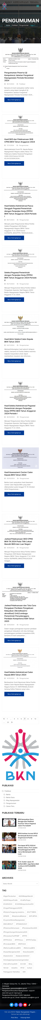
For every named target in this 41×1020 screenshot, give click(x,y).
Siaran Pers (10, 806)
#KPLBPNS (33, 916)
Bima (30, 964)
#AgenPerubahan (9, 896)
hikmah (6, 968)
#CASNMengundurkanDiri (24, 904)
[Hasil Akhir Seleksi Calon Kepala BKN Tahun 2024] (20, 325)
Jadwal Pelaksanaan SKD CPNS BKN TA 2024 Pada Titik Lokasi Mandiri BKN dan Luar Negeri (18, 541)
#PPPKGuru (19, 940)
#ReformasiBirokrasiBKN (12, 948)
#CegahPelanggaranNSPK (12, 908)
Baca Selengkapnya (14, 100)
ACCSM (23, 964)
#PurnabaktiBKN (9, 944)
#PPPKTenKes (31, 940)
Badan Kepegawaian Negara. (26, 1012)
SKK (24, 972)
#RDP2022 (22, 944)
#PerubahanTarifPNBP (11, 936)
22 (8, 722)
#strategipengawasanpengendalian (16, 960)
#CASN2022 (7, 904)
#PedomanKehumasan (11, 928)
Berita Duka (10, 797)
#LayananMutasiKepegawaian (14, 920)
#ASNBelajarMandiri (26, 896)
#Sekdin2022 (8, 956)
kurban (29, 968)
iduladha (14, 968)
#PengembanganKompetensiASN (15, 932)
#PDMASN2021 (21, 924)
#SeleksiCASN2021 (23, 956)
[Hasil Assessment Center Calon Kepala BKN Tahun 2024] (20, 458)
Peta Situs (14, 1017)
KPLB (22, 968)
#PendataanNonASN (29, 928)
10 (35, 719)
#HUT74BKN (31, 912)
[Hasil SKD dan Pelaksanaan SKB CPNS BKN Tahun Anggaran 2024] (20, 125)
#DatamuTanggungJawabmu (13, 912)
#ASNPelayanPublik (10, 900)
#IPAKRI (6, 916)
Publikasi (15, 25)
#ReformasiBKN (29, 948)
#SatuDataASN (28, 952)
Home (8, 25)
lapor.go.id (18, 993)
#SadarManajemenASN (11, 952)
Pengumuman (24, 25)
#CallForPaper (25, 900)
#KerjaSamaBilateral (19, 916)
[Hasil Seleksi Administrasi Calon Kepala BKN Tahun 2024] (20, 658)
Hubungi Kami (25, 1017)
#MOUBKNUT (8, 924)
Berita (8, 794)
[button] (38, 6)
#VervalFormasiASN (10, 964)
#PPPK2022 (7, 940)
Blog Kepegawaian (12, 800)
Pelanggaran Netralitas (11, 972)
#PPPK (24, 936)
